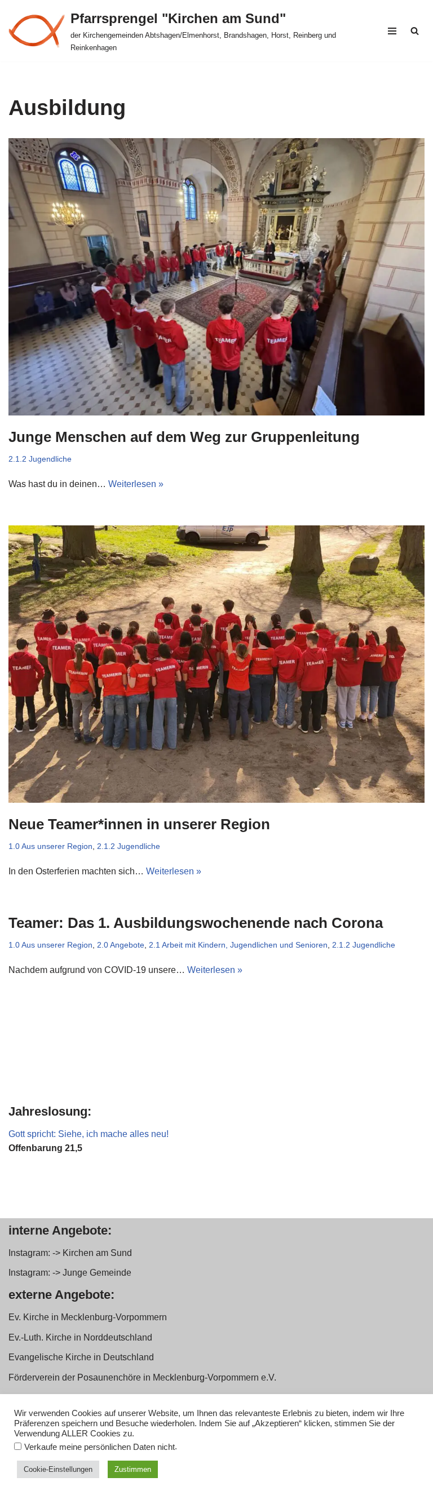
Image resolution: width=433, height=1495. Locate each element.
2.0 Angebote (120, 944)
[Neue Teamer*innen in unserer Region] (216, 664)
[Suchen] (414, 30)
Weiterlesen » (136, 484)
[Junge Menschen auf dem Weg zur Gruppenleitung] (216, 276)
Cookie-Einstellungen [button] (58, 1469)
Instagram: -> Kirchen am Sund (70, 1253)
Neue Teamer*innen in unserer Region (139, 824)
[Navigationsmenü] (392, 31)
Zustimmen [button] (132, 1469)
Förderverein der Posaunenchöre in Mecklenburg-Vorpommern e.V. (142, 1377)
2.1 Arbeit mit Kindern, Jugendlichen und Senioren (238, 944)
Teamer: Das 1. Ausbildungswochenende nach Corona (195, 922)
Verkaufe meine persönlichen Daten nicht (99, 1447)
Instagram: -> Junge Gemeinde (69, 1272)
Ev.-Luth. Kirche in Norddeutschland (80, 1337)
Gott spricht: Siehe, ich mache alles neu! (88, 1134)
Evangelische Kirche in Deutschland (81, 1357)
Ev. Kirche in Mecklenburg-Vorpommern (87, 1317)
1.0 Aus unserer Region (50, 846)
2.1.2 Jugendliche (40, 458)
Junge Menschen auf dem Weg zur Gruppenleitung (184, 436)
